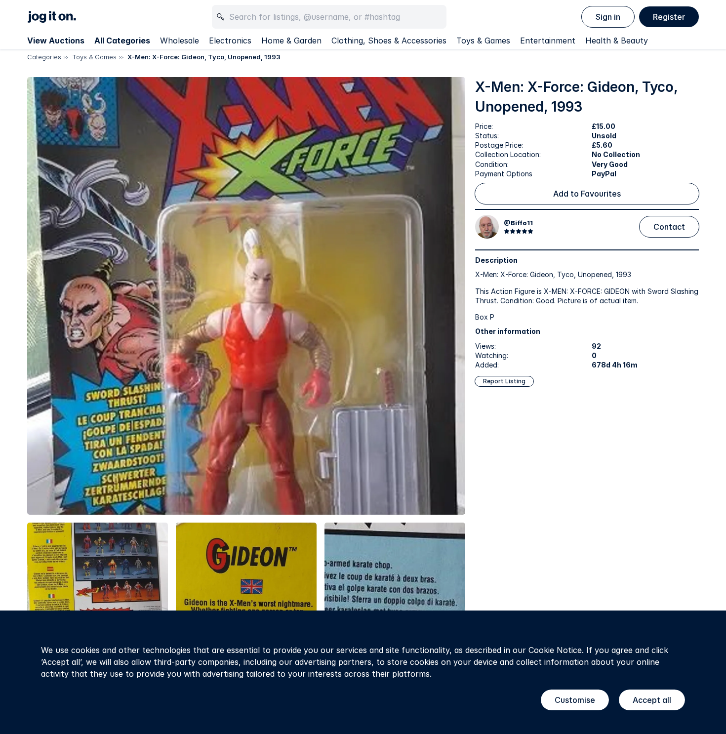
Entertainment (547, 40)
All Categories (122, 40)
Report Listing (504, 381)
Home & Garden (291, 40)
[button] (246, 296)
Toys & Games (483, 40)
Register (669, 17)
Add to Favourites (587, 194)
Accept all (652, 700)
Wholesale (179, 40)
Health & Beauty (616, 40)
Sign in (608, 17)
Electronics (230, 40)
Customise (575, 700)
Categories (44, 57)
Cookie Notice (555, 650)
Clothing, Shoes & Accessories (388, 40)
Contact (669, 227)
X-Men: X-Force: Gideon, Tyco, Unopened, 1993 (204, 57)
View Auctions (55, 40)
